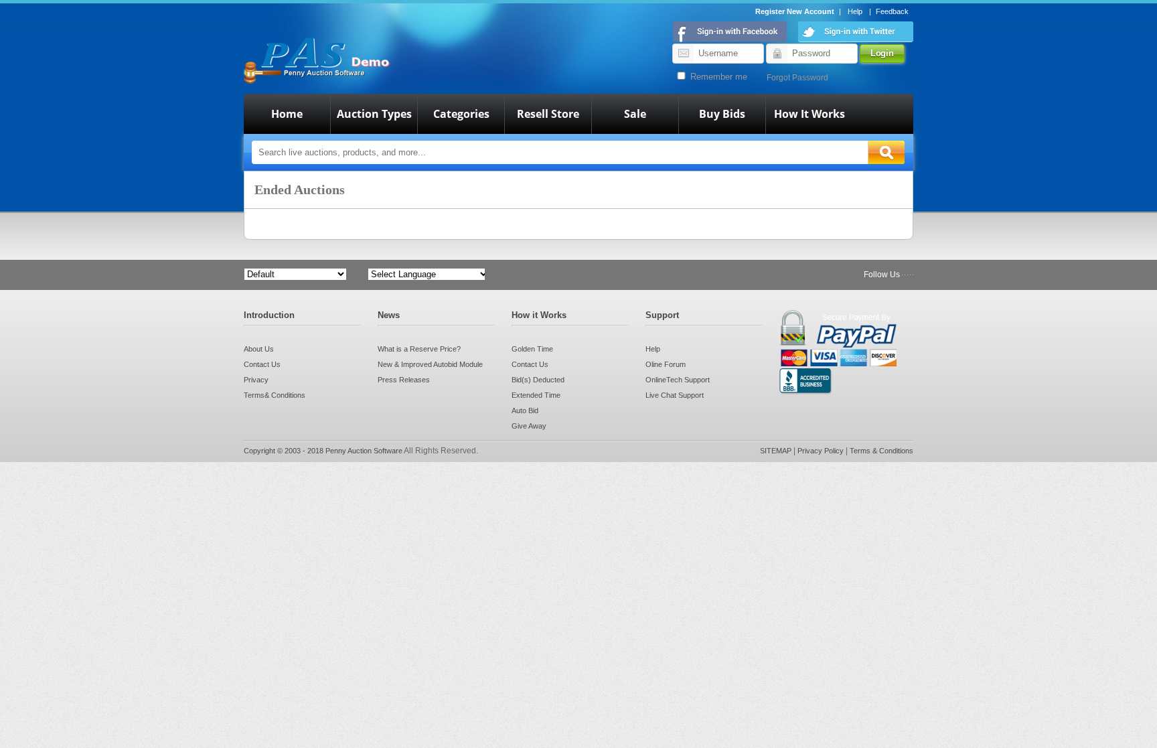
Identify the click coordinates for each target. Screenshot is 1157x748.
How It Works (809, 113)
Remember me (717, 77)
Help (855, 11)
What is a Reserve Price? (419, 349)
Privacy (256, 380)
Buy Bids (722, 113)
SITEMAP (776, 451)
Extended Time (536, 395)
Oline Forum (665, 364)
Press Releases (404, 380)
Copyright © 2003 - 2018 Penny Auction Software (323, 451)
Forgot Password (797, 77)
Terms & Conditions (881, 451)
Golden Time (532, 349)
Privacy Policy (821, 451)
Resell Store (548, 113)
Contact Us (262, 364)
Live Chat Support (674, 395)
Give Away (529, 426)
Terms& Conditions (274, 395)
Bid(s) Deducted (538, 380)
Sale (635, 113)
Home (287, 113)
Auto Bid (525, 410)
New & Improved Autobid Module (430, 364)
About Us (259, 349)
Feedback (892, 11)
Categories (461, 113)
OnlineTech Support (677, 380)
